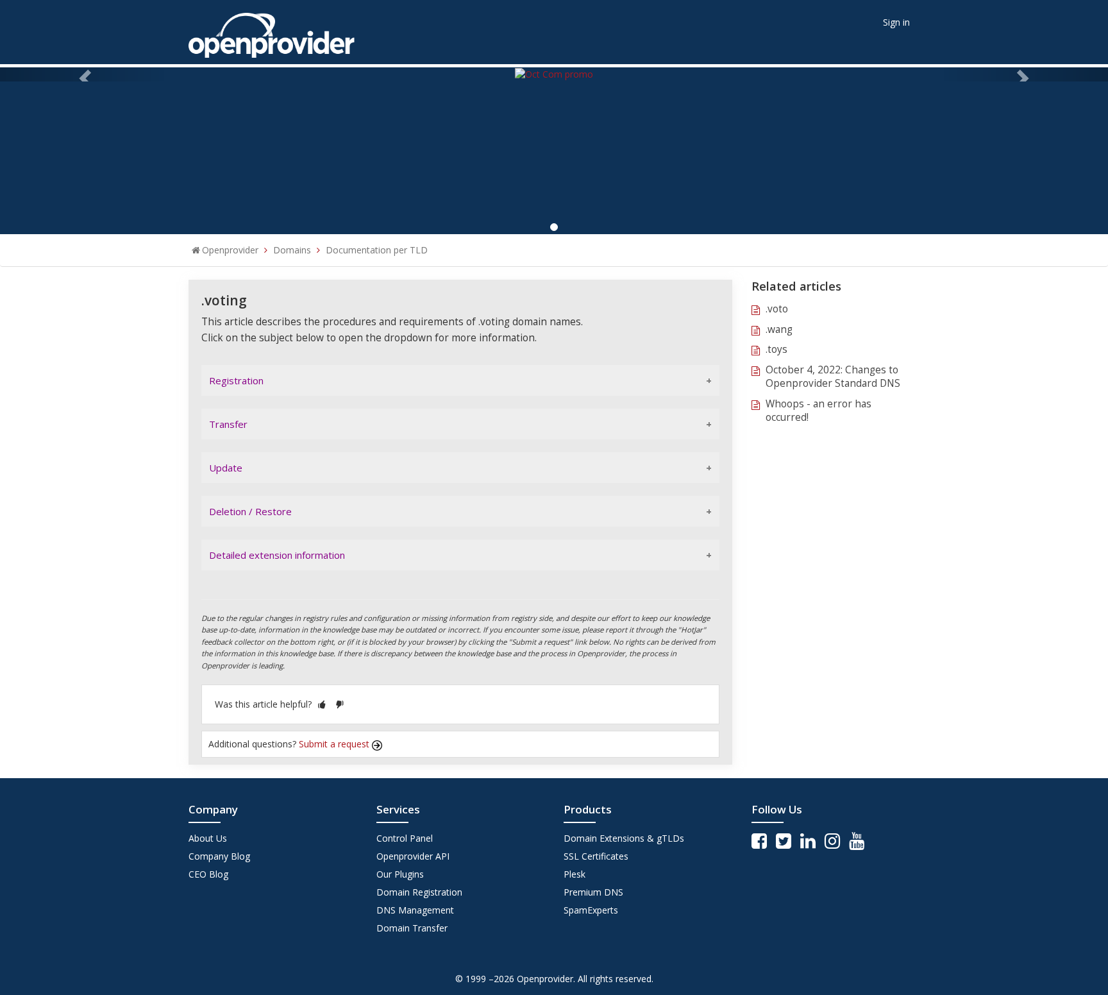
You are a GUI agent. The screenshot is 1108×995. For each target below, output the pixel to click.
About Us (208, 838)
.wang (779, 329)
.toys (776, 349)
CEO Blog (208, 874)
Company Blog (219, 856)
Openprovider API (412, 856)
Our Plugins (400, 874)
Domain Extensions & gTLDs (624, 838)
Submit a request (335, 744)
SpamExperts (591, 910)
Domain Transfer (412, 928)
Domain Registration (419, 892)
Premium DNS (593, 892)
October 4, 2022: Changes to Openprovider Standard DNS (833, 377)
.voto (777, 309)
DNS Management (415, 910)
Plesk (574, 874)
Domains (292, 250)
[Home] (272, 31)
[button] (322, 704)
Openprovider (230, 250)
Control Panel (404, 838)
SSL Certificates (596, 856)
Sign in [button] (896, 22)
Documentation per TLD (377, 250)
